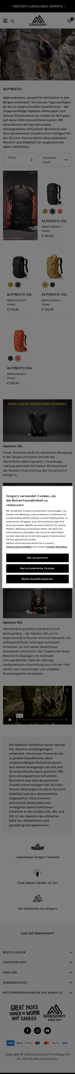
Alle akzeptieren (37, 557)
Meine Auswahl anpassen (37, 578)
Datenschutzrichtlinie (19, 546)
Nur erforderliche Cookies (37, 568)
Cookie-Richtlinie (56, 546)
